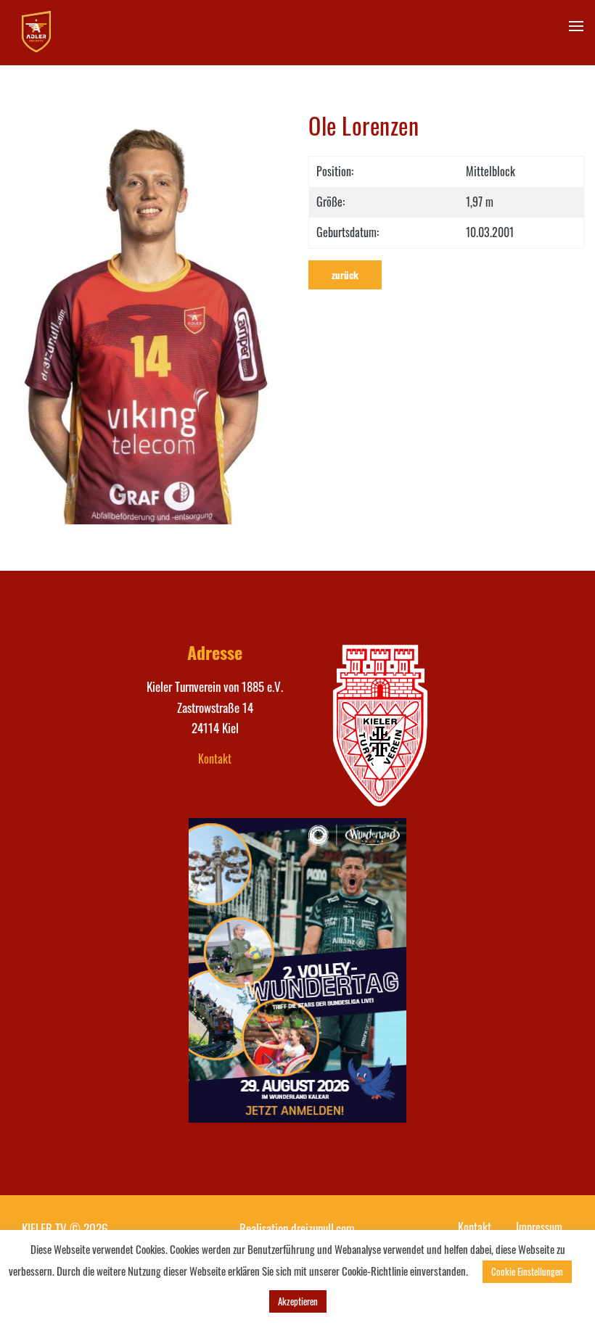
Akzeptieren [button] (298, 1301)
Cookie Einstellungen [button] (527, 1271)
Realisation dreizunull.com (297, 1228)
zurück (345, 275)
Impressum (539, 1227)
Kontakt (214, 758)
